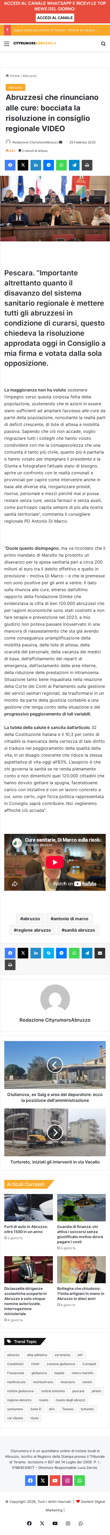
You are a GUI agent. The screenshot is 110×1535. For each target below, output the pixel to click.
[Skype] (48, 953)
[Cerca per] (103, 46)
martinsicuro (16, 1382)
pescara (78, 1391)
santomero (15, 1409)
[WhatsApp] (61, 165)
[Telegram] (74, 165)
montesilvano (43, 1382)
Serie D (35, 1409)
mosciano (68, 1382)
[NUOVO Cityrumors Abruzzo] (34, 43)
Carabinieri (15, 1364)
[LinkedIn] (35, 165)
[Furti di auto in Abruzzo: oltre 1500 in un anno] (28, 1207)
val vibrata (15, 1418)
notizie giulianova (20, 1391)
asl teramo (62, 1355)
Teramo (67, 1409)
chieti (35, 1364)
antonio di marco (70, 918)
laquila (59, 1373)
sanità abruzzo (79, 930)
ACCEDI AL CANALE (55, 17)
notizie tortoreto (53, 1391)
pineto (96, 1391)
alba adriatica (37, 1355)
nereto (87, 1382)
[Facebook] (10, 165)
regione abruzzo (34, 930)
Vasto (34, 1418)
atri (80, 1355)
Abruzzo (30, 76)
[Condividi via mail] (100, 953)
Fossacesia (15, 1373)
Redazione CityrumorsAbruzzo (35, 142)
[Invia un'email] (60, 142)
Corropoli (89, 1364)
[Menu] (6, 46)
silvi (52, 1409)
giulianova (39, 1373)
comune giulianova (61, 1364)
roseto (43, 1400)
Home (14, 76)
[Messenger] (48, 165)
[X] (23, 165)
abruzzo (31, 918)
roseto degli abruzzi (70, 1400)
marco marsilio (82, 1373)
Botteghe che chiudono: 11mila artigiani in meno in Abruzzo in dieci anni (80, 1293)
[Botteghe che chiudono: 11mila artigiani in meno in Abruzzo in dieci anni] (81, 1270)
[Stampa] (87, 165)
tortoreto (87, 1409)
